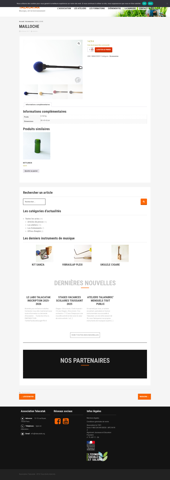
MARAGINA (144, 397)
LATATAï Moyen (27, 397)
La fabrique (130, 8)
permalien (26, 392)
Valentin (35, 31)
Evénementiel (114, 8)
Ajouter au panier (103, 50)
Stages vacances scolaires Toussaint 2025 (69, 301)
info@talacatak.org (38, 434)
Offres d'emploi (34, 231)
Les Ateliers (80, 8)
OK (144, 3)
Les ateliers (33, 225)
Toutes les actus (32, 218)
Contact (143, 8)
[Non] (167, 3)
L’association (64, 8)
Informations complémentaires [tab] (38, 104)
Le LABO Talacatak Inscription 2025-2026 (38, 301)
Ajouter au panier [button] (31, 171)
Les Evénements (35, 228)
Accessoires (29, 21)
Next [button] (146, 371)
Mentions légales (93, 418)
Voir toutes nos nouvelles (85, 335)
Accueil (21, 21)
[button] (79, 43)
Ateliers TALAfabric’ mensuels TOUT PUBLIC (100, 301)
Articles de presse (35, 222)
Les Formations (97, 8)
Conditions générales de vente (98, 422)
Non (150, 3)
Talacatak (29, 7)
